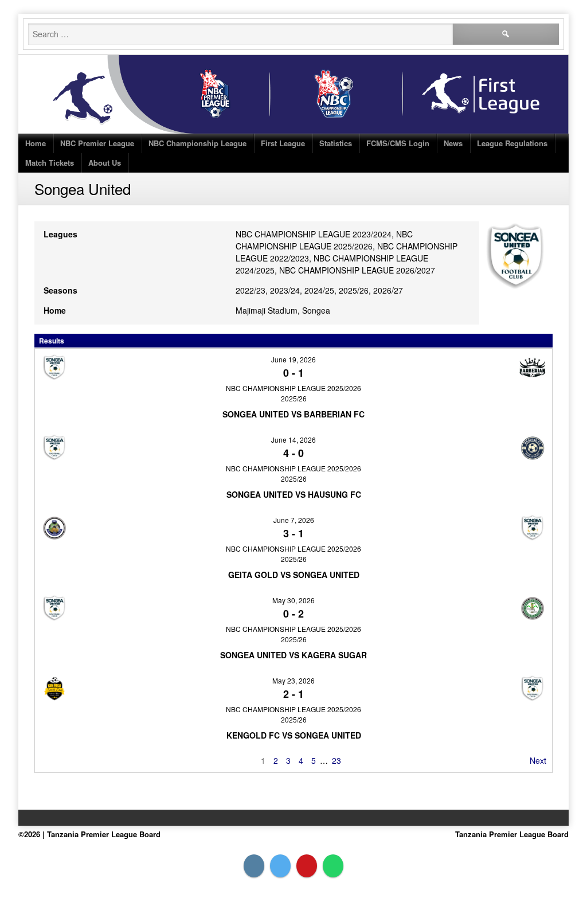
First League (283, 143)
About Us (104, 162)
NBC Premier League (97, 143)
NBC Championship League (197, 143)
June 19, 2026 (293, 359)
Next (538, 760)
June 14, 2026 (293, 439)
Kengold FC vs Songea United (293, 735)
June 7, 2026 (293, 520)
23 (336, 760)
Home (35, 143)
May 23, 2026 (293, 680)
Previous (56, 760)
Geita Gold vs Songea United (293, 574)
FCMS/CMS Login (397, 143)
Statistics (335, 143)
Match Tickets (49, 162)
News (453, 143)
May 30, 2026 (293, 600)
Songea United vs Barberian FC (293, 414)
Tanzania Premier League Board (512, 834)
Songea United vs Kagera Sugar (293, 655)
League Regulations (512, 143)
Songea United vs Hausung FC (293, 494)
